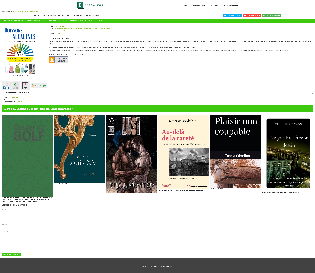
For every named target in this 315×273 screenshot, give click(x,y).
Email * (4, 217)
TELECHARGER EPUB (273, 15)
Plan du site (169, 263)
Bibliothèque (195, 5)
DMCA (153, 263)
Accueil (185, 5)
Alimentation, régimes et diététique (65, 28)
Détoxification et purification (85, 28)
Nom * (4, 210)
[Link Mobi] (6, 85)
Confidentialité (160, 263)
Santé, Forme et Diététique (103, 28)
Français (57, 33)
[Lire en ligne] (39, 85)
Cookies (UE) (145, 263)
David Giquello (59, 26)
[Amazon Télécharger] (58, 60)
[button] (157, 92)
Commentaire (6, 231)
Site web (4, 224)
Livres (8, 11)
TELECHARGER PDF (253, 15)
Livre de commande (230, 5)
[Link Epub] (15, 85)
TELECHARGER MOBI (234, 15)
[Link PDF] (25, 85)
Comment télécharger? (211, 5)
